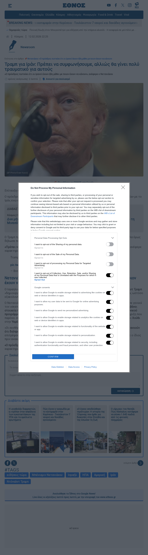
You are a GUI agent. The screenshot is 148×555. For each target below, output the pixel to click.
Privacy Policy (90, 367)
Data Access (74, 367)
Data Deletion (57, 367)
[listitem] (74, 237)
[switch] (110, 244)
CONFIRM (53, 357)
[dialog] (74, 277)
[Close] (124, 188)
